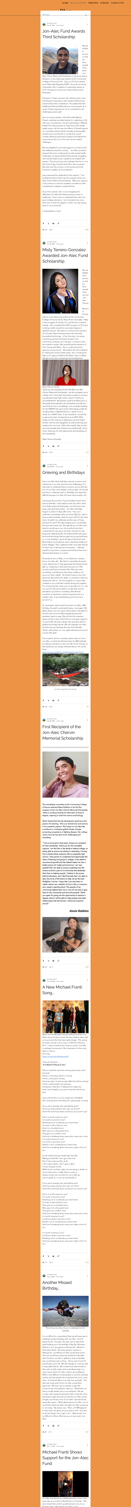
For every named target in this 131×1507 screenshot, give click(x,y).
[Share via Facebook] (43, 223)
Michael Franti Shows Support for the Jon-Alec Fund (65, 1458)
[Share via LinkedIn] (53, 223)
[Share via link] (58, 223)
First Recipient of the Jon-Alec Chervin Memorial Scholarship (62, 732)
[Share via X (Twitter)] (48, 223)
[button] (117, 2)
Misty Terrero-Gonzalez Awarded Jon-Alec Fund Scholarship (65, 255)
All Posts (45, 14)
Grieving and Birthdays (63, 472)
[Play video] (65, 373)
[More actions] (87, 24)
